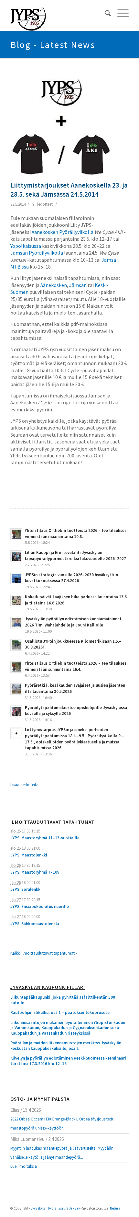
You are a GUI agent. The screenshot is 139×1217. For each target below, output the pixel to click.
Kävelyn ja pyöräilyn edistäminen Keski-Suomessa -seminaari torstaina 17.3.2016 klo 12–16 (68, 1061)
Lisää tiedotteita (24, 784)
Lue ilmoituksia (23, 1166)
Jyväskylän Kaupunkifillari (47, 987)
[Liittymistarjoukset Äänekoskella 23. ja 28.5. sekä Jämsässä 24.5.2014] (61, 126)
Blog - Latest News (52, 45)
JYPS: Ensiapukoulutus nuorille (39, 906)
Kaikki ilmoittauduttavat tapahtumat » (44, 953)
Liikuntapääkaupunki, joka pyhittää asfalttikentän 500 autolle (62, 1000)
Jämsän (78, 285)
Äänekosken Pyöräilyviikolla (62, 232)
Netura (115, 1208)
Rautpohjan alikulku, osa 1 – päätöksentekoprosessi (60, 1012)
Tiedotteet (44, 204)
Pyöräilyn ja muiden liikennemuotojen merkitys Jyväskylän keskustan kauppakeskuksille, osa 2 (65, 1045)
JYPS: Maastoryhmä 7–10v (34, 872)
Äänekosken (53, 285)
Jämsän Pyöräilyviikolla (36, 252)
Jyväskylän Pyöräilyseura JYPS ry (55, 1208)
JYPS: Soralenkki (26, 889)
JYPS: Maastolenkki (28, 855)
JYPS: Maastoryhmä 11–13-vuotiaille (45, 838)
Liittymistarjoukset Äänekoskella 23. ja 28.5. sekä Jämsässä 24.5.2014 (69, 189)
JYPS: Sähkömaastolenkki (34, 923)
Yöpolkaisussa (25, 246)
